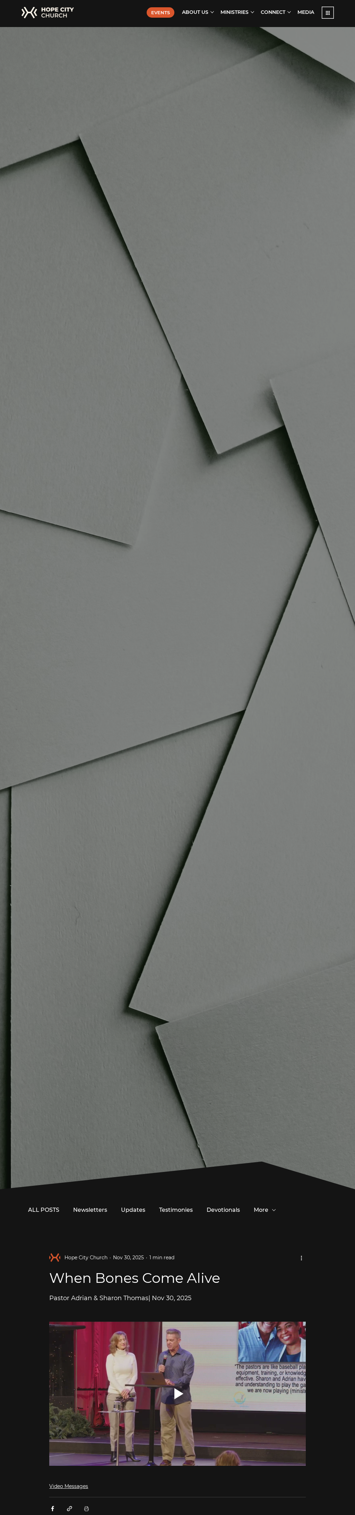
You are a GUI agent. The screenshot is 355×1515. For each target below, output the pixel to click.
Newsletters (90, 1210)
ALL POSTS (43, 1210)
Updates (133, 1210)
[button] (328, 13)
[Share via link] (69, 1508)
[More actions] (301, 1257)
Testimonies (176, 1210)
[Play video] (177, 1394)
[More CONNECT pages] (289, 12)
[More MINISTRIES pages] (252, 12)
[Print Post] (86, 1508)
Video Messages (68, 1486)
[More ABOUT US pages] (212, 12)
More (261, 1210)
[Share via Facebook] (52, 1508)
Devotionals (223, 1210)
